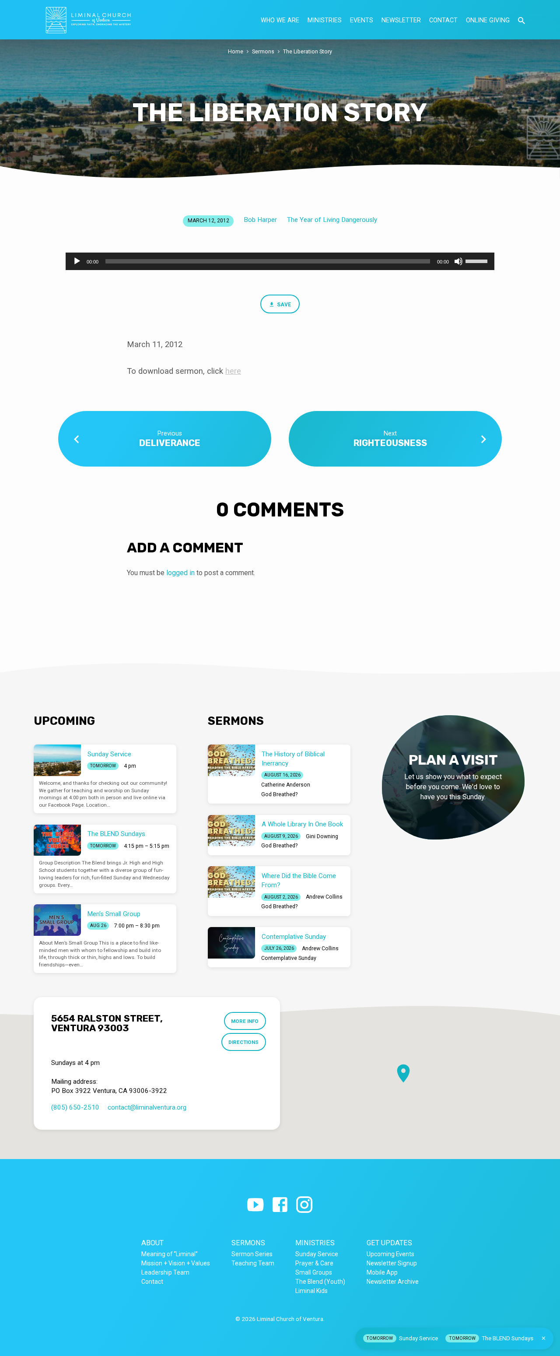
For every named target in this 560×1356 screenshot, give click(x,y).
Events (361, 20)
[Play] (77, 261)
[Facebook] (280, 1205)
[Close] (543, 1338)
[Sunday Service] (57, 760)
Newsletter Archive (393, 1281)
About (152, 1243)
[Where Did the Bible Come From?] (231, 882)
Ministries (325, 20)
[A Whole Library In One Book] (231, 831)
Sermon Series (252, 1254)
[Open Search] (521, 20)
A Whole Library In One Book (302, 824)
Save (283, 305)
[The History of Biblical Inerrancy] (231, 760)
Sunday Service (109, 754)
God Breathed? (279, 794)
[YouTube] (255, 1205)
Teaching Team (252, 1263)
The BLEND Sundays (116, 834)
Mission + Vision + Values (175, 1263)
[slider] (478, 260)
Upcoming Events (390, 1254)
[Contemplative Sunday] (231, 943)
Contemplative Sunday (294, 937)
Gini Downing (322, 836)
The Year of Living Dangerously (332, 220)
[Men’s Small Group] (57, 920)
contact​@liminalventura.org (147, 1107)
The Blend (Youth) (320, 1281)
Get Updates (389, 1243)
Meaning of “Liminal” (169, 1254)
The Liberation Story (307, 51)
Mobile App (382, 1272)
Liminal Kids (311, 1290)
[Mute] (458, 261)
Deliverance (169, 443)
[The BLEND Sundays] (57, 840)
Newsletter (401, 20)
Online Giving (488, 20)
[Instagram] (304, 1205)
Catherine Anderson (285, 785)
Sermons (263, 51)
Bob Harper (260, 220)
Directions (243, 1042)
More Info (245, 1021)
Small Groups (313, 1272)
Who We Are (280, 20)
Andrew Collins (324, 897)
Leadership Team (165, 1272)
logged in (180, 573)
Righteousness (390, 443)
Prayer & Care (314, 1263)
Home (235, 51)
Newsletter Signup (392, 1263)
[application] (280, 261)
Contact (443, 20)
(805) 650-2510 (75, 1107)
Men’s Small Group (114, 914)
